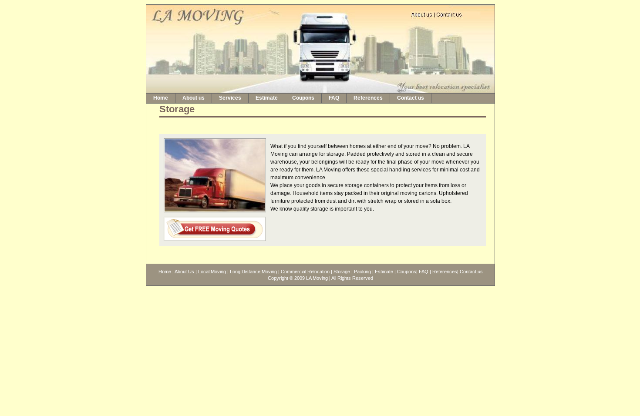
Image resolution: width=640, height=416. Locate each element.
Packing (362, 271)
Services (230, 98)
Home (160, 98)
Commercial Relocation (305, 271)
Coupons (303, 98)
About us (193, 98)
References (368, 98)
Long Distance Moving (253, 271)
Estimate (267, 98)
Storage (341, 271)
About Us (184, 271)
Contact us (410, 98)
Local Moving (212, 271)
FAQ (334, 98)
